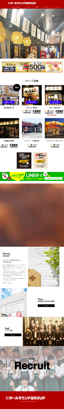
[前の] (8, 33)
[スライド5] (34, 55)
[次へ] (56, 33)
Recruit (32, 365)
